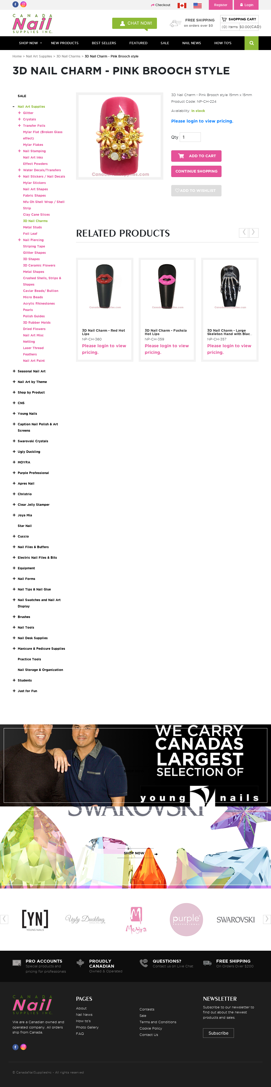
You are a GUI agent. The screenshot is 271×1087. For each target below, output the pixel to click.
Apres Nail (26, 483)
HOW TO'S (223, 43)
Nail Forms (26, 578)
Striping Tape (34, 246)
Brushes (24, 617)
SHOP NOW (134, 771)
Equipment (26, 568)
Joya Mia (25, 515)
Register (220, 5)
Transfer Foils (34, 125)
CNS (21, 403)
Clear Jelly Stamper (33, 504)
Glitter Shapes (34, 252)
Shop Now (28, 43)
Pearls (28, 310)
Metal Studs (32, 227)
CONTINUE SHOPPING (196, 171)
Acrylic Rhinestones (39, 303)
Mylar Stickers (34, 182)
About (81, 1008)
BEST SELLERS (104, 43)
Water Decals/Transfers (42, 170)
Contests (146, 1009)
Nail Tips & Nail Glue (34, 589)
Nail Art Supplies (39, 56)
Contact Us (148, 1034)
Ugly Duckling (29, 451)
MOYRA (24, 462)
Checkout (162, 5)
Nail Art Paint (34, 360)
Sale (142, 1015)
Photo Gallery (87, 1027)
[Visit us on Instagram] (24, 1047)
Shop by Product (31, 392)
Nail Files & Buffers (33, 547)
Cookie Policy (150, 1028)
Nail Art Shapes (35, 189)
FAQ (80, 1033)
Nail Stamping (34, 151)
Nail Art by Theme (32, 382)
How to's (83, 1021)
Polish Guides (34, 316)
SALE (165, 43)
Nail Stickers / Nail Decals (44, 176)
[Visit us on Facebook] (16, 1047)
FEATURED (138, 43)
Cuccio (23, 536)
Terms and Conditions (157, 1022)
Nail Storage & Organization (40, 669)
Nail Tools (26, 627)
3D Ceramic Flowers (39, 265)
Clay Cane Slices (36, 214)
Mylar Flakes (33, 144)
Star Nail (25, 525)
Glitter (28, 113)
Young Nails (27, 413)
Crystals (29, 119)
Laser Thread (33, 348)
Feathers (30, 354)
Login (249, 5)
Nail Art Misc (33, 335)
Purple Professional (33, 473)
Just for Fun (27, 691)
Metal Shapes (33, 271)
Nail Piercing (33, 240)
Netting (29, 341)
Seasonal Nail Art (32, 371)
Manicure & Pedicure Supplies (41, 648)
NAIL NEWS (191, 43)
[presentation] (244, 233)
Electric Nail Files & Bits (37, 557)
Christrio (25, 494)
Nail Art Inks (33, 157)
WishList (108, 323)
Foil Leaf (30, 233)
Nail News (84, 1014)
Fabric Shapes (34, 195)
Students (25, 680)
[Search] (252, 43)
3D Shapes (31, 259)
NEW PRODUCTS (65, 43)
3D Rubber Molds (37, 322)
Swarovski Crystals (33, 441)
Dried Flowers (34, 329)
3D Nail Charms (69, 56)
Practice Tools (29, 659)
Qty (174, 137)
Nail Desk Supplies (33, 638)
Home (17, 56)
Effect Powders (35, 163)
